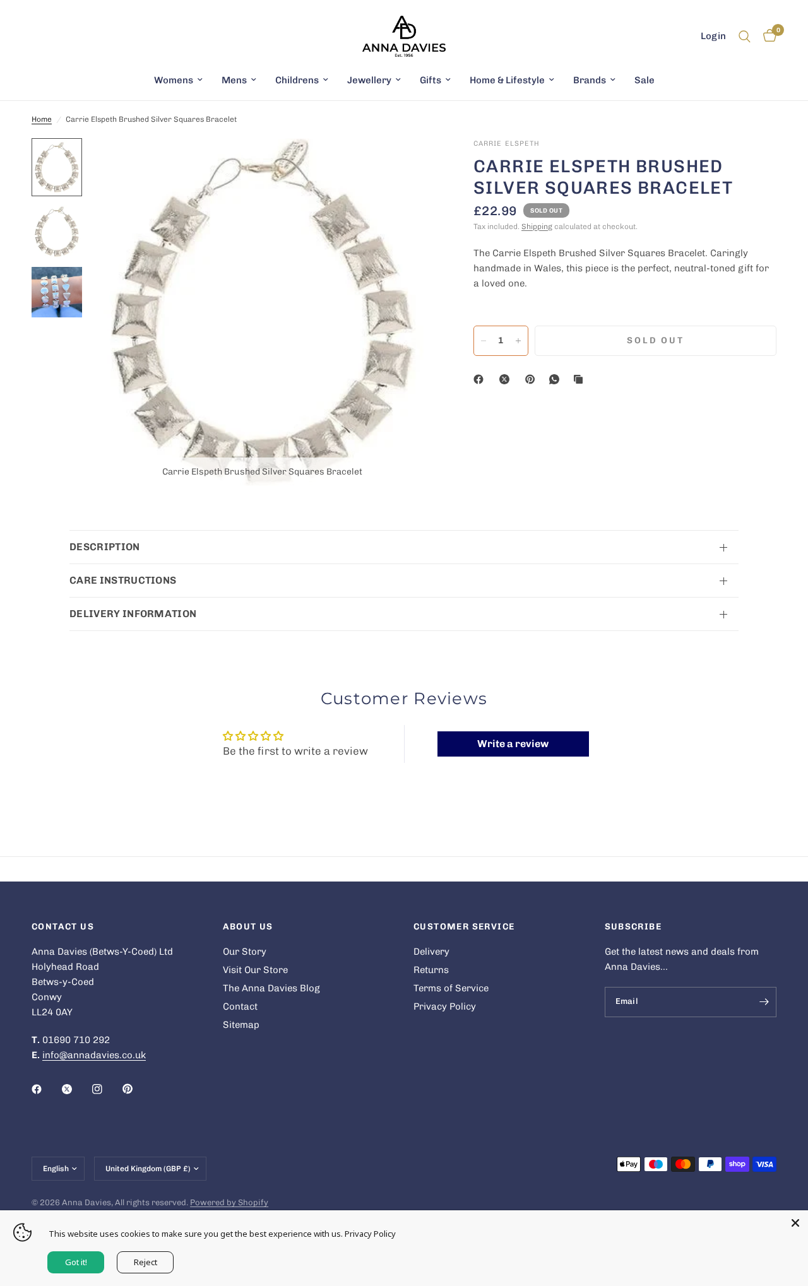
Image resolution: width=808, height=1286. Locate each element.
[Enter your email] (763, 1002)
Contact (240, 1006)
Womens (173, 80)
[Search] (744, 36)
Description (104, 547)
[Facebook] (481, 379)
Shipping (536, 226)
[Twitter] (76, 1089)
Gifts (430, 80)
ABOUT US (248, 927)
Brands (589, 80)
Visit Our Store (255, 970)
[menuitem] (178, 80)
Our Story (244, 951)
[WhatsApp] (556, 379)
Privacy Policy (444, 1006)
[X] (506, 379)
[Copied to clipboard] (580, 379)
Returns (431, 970)
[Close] (795, 1223)
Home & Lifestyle (507, 80)
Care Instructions (122, 580)
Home (42, 119)
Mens (234, 80)
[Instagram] (106, 1089)
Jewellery (369, 80)
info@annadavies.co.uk (94, 1055)
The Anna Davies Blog (271, 988)
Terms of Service (451, 988)
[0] (766, 36)
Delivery (431, 951)
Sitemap (241, 1024)
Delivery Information (132, 614)
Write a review (513, 744)
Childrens (297, 80)
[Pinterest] (532, 379)
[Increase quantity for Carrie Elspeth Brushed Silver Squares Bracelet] (518, 340)
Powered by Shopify (229, 1202)
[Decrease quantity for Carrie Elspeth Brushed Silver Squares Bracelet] (483, 340)
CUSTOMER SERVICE (463, 927)
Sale (644, 80)
